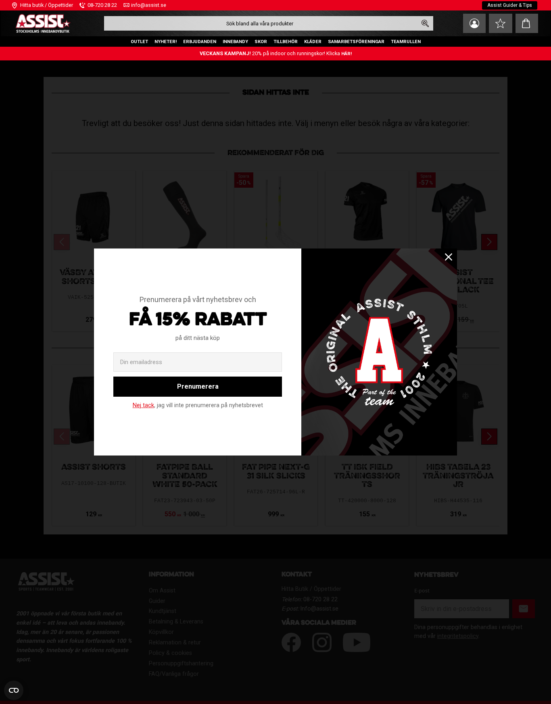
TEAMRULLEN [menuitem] (406, 41)
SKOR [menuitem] (261, 41)
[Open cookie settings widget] (13, 690)
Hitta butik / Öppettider (46, 5)
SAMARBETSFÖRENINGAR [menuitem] (356, 41)
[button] (500, 23)
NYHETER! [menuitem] (165, 41)
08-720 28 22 (102, 5)
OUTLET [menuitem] (139, 41)
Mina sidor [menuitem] (474, 23)
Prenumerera (198, 386)
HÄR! (346, 53)
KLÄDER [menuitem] (312, 41)
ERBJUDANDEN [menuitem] (199, 41)
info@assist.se (148, 5)
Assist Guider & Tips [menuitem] (509, 5)
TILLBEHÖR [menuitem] (285, 41)
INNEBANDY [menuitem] (235, 41)
